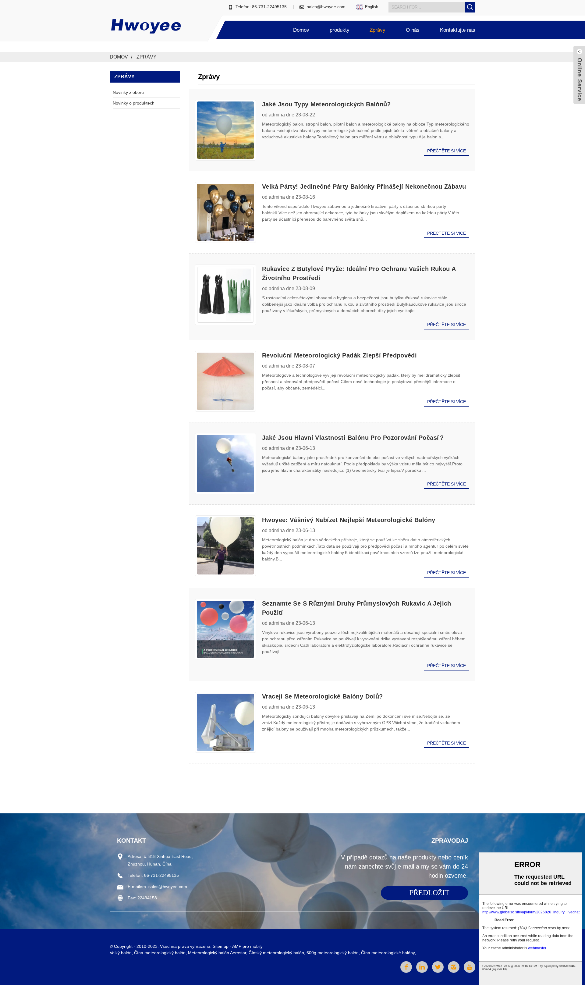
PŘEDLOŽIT (429, 893)
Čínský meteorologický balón (276, 952)
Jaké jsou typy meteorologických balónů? (326, 104)
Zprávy (377, 30)
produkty (339, 30)
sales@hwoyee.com (326, 6)
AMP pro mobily (247, 946)
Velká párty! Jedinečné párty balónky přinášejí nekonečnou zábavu (364, 186)
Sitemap (221, 946)
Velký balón (121, 952)
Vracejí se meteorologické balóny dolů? (322, 696)
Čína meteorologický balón (160, 952)
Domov (301, 30)
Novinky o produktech (133, 103)
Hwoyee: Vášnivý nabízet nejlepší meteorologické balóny (348, 520)
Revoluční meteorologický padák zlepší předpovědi (339, 355)
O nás (413, 30)
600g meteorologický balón (333, 952)
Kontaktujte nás (457, 30)
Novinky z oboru (128, 92)
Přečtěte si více (446, 150)
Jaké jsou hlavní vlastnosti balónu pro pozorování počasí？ (353, 437)
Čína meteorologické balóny (388, 952)
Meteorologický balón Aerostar (217, 952)
